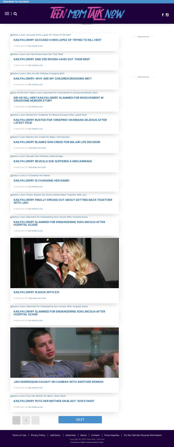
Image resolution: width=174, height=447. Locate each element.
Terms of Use (19, 435)
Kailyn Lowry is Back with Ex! (36, 292)
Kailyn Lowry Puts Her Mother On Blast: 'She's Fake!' (54, 401)
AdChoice (55, 435)
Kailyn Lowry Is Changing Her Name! (42, 180)
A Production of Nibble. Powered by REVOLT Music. (87, 442)
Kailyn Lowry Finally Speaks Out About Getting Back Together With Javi (63, 201)
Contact (95, 435)
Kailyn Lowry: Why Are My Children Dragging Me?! (52, 78)
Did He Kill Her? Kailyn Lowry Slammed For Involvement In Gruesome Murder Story (58, 99)
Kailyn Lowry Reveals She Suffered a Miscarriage (53, 161)
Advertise (71, 435)
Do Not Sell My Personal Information (143, 435)
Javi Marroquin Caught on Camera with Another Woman (58, 382)
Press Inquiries (111, 435)
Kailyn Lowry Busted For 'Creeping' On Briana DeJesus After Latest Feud (60, 121)
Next (80, 420)
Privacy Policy (38, 435)
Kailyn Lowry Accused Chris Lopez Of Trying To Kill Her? (57, 40)
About (83, 435)
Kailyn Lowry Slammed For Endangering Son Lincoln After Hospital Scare (59, 223)
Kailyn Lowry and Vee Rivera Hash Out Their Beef (52, 59)
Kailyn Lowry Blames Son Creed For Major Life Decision (57, 142)
